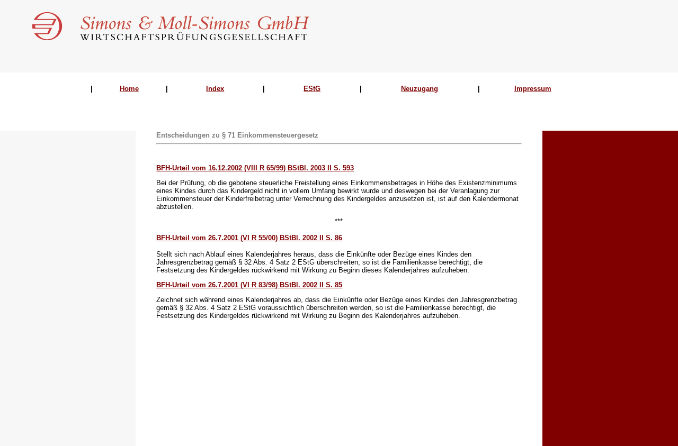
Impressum (532, 89)
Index (215, 89)
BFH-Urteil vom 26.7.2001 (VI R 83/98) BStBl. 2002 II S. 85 (249, 285)
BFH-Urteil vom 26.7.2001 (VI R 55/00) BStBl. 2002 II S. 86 (249, 238)
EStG (312, 89)
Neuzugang (419, 89)
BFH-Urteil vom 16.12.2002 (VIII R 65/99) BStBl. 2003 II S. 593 (255, 168)
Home (129, 89)
